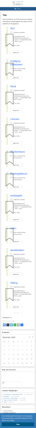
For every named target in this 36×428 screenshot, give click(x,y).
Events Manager (11, 321)
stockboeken (17, 250)
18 (9, 359)
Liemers (14, 119)
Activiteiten (6, 396)
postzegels (16, 195)
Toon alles (16, 45)
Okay (18, 424)
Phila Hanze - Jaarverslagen (10, 398)
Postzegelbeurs (18, 173)
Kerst (13, 86)
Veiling (14, 282)
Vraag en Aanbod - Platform (10, 400)
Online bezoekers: (8, 411)
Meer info (16, 52)
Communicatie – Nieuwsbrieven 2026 (12, 394)
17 (4, 359)
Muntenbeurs (17, 151)
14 (22, 354)
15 (27, 354)
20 (18, 359)
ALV (12, 28)
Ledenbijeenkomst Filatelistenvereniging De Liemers (21, 38)
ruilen (13, 228)
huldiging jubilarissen (16, 62)
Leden (5, 402)
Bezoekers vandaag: (8, 412)
